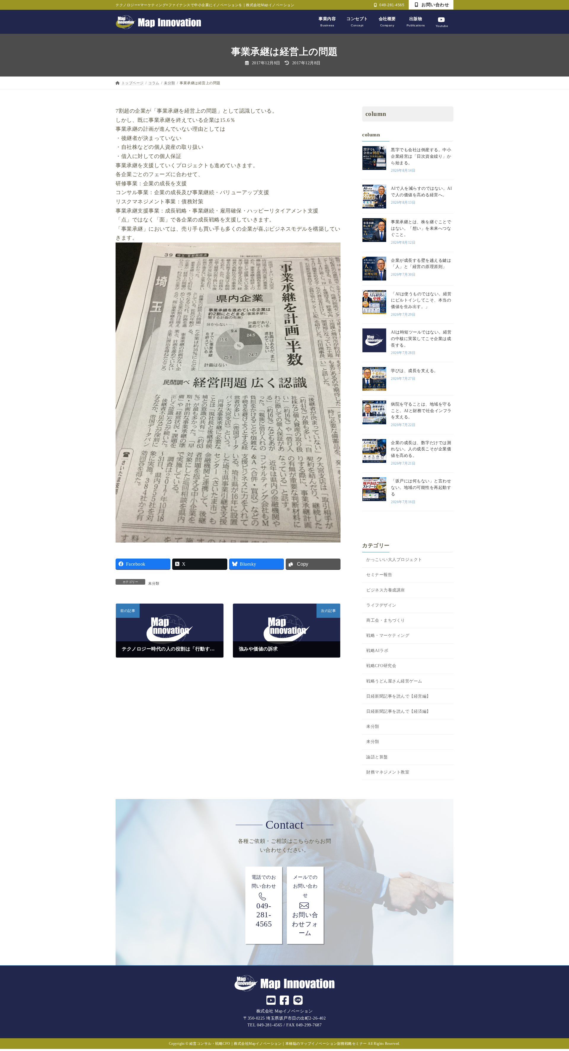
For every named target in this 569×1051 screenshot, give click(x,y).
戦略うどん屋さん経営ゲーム (394, 681)
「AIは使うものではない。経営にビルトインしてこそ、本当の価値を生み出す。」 (421, 300)
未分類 (153, 583)
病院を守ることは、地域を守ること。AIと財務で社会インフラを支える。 (421, 410)
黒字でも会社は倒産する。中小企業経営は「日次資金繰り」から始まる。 (421, 156)
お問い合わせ (434, 4)
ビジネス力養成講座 (385, 590)
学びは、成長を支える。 (414, 371)
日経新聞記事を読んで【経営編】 (398, 696)
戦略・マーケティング (387, 635)
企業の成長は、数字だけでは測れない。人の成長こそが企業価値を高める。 (421, 449)
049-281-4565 (391, 5)
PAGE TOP (551, 1015)
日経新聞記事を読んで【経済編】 (398, 711)
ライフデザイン (381, 605)
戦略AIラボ (377, 650)
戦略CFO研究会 (381, 666)
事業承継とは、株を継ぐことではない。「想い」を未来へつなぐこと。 (421, 228)
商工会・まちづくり (385, 620)
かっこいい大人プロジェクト (394, 559)
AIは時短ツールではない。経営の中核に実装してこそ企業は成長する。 (421, 338)
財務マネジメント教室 (387, 772)
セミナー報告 (379, 574)
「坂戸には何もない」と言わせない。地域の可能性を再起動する (421, 487)
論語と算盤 (377, 757)
